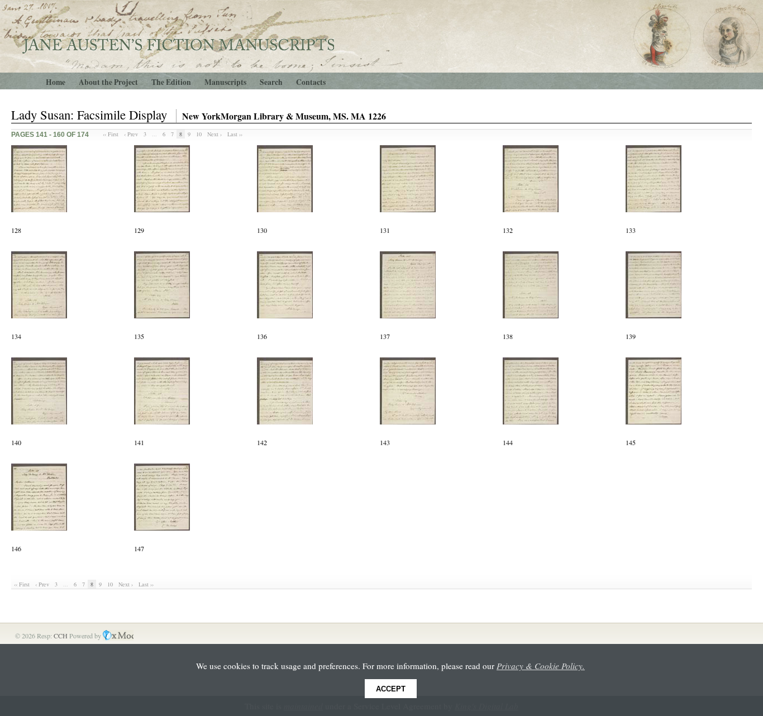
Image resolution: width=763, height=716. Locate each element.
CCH (61, 635)
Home (55, 82)
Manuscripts (225, 82)
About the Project (108, 82)
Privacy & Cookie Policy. (541, 665)
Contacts (311, 82)
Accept (391, 689)
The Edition (171, 82)
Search (271, 82)
